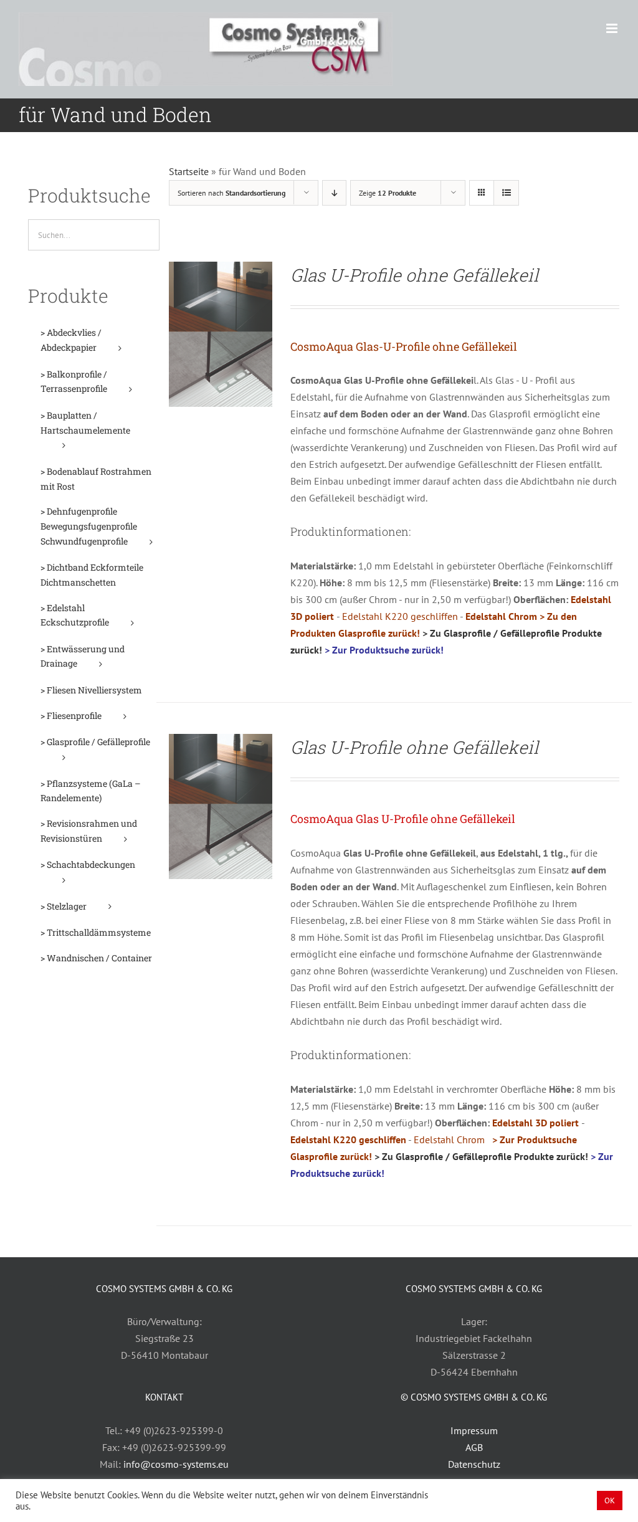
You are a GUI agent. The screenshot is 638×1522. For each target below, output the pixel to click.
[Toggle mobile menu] (612, 28)
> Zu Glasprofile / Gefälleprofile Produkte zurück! (481, 1156)
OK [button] (609, 1500)
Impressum (474, 1430)
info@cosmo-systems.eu (176, 1464)
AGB (474, 1447)
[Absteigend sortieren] (334, 193)
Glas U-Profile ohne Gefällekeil (414, 275)
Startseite (189, 171)
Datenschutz (474, 1464)
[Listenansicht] (506, 193)
